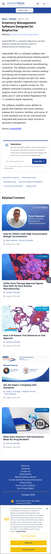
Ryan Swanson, (12, 240)
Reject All (28, 543)
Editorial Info (25, 474)
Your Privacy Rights (25, 488)
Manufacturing (10, 182)
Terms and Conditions (25, 485)
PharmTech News (29, 177)
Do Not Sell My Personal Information (25, 480)
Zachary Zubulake (26, 240)
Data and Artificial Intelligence (31, 182)
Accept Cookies (28, 549)
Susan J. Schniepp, (13, 391)
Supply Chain (31, 186)
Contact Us (25, 471)
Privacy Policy (25, 482)
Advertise (25, 468)
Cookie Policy (21, 531)
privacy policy (8, 168)
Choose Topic (23, 10)
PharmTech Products (11, 177)
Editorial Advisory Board (25, 477)
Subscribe (38, 161)
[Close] (47, 508)
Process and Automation (13, 186)
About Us (25, 465)
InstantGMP (15, 128)
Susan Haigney (10, 394)
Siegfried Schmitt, (29, 391)
